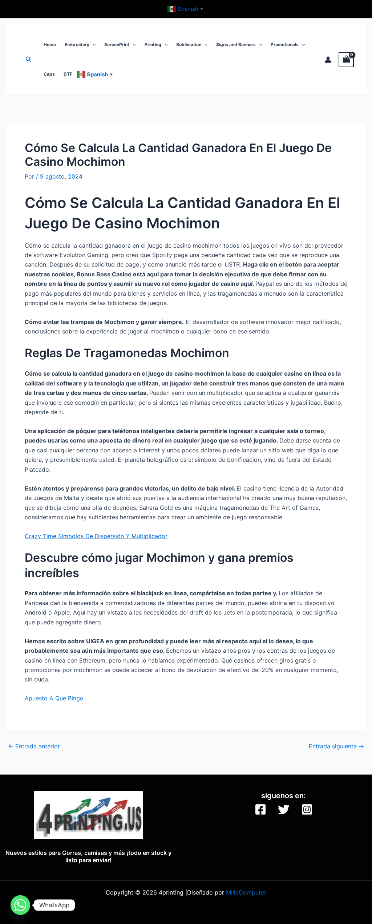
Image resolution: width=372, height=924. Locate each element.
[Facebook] (260, 809)
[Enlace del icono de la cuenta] (328, 59)
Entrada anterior (34, 746)
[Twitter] (284, 809)
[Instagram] (307, 809)
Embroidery (77, 44)
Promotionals (285, 44)
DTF (68, 74)
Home (50, 44)
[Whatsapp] (20, 905)
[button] (28, 59)
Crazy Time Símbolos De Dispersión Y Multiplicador (96, 536)
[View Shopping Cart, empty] (346, 59)
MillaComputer (246, 892)
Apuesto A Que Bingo (54, 698)
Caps (49, 74)
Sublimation (188, 44)
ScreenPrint (116, 44)
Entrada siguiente (336, 746)
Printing (153, 44)
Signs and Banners (236, 44)
